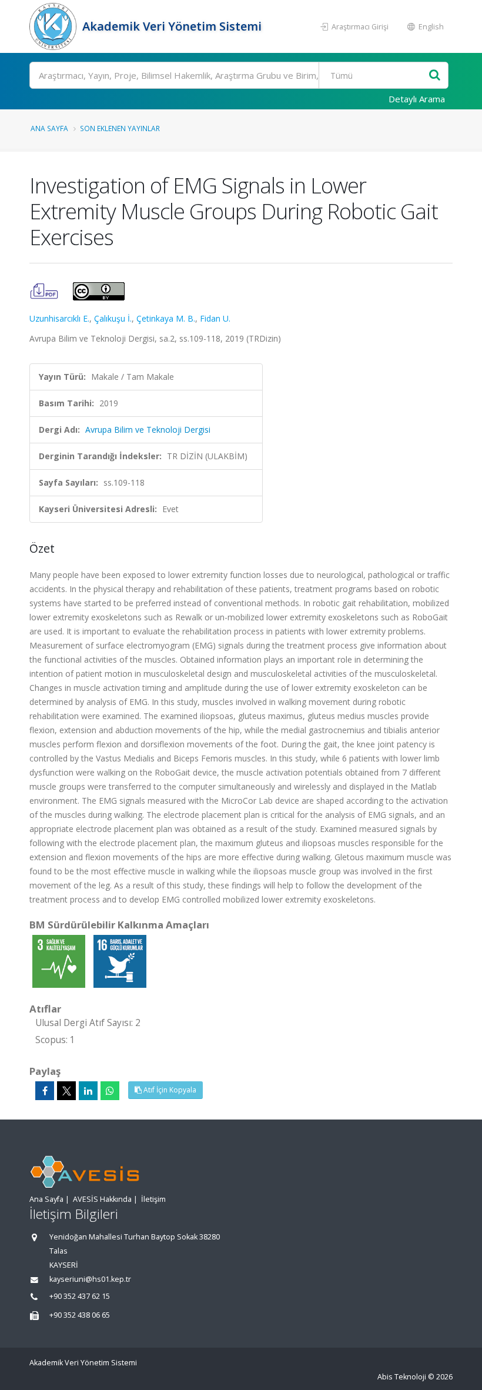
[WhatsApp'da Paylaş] (110, 1090)
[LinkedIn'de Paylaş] (88, 1090)
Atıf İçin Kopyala (169, 1090)
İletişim (153, 1199)
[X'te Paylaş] (66, 1090)
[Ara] (434, 75)
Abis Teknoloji (401, 1377)
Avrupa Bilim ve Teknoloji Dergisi (147, 429)
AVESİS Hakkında (102, 1199)
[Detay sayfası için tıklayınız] (60, 960)
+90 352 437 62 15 (79, 1296)
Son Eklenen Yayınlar (120, 128)
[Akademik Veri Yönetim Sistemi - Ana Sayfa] (54, 26)
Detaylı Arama (417, 99)
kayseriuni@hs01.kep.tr (90, 1279)
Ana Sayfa (49, 128)
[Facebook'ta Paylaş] (44, 1090)
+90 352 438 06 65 (79, 1315)
